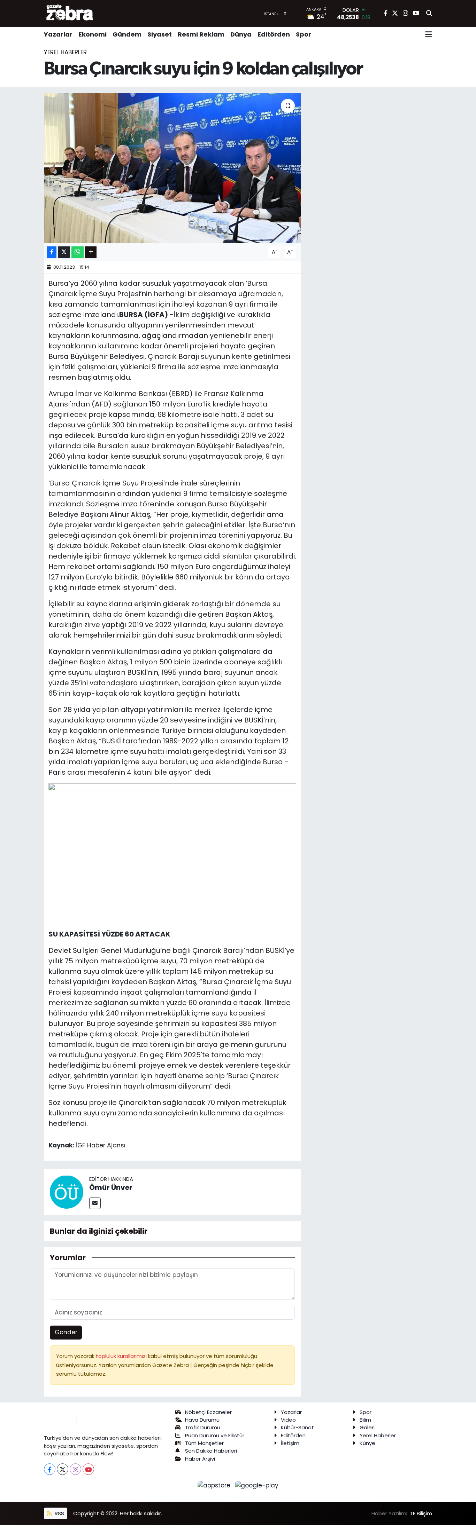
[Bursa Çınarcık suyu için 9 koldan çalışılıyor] (172, 168)
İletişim (290, 1443)
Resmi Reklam (201, 34)
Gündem (127, 34)
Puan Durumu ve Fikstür (214, 1435)
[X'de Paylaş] (64, 252)
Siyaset (159, 34)
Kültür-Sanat (297, 1427)
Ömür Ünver (110, 1187)
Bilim (365, 1419)
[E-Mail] (95, 1203)
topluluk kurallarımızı (122, 1356)
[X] (62, 1469)
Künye (367, 1443)
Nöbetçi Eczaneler (208, 1412)
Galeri (367, 1427)
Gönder (66, 1332)
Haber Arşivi (200, 1458)
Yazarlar (58, 34)
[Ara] (429, 13)
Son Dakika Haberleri (211, 1450)
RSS (58, 1513)
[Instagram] (75, 1469)
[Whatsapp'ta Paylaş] (77, 252)
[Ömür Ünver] (66, 1191)
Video (288, 1419)
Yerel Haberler (65, 52)
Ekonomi (92, 34)
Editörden (274, 34)
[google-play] (257, 1485)
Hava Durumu (202, 1419)
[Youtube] (88, 1469)
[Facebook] (49, 1469)
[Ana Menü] (428, 34)
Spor (303, 34)
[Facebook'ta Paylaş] (51, 252)
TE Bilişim (421, 1513)
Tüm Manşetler (204, 1443)
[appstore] (215, 1485)
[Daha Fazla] (91, 252)
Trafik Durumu (202, 1427)
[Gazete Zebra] (70, 13)
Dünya (241, 34)
